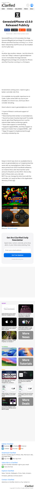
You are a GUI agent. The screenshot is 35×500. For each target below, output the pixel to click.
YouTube (15, 448)
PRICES (26, 9)
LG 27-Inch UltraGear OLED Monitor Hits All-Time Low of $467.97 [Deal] (9, 408)
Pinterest (23, 446)
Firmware (4, 476)
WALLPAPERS (18, 9)
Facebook (7, 446)
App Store (7, 458)
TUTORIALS (10, 9)
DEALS (31, 9)
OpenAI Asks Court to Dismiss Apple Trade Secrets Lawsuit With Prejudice (9, 328)
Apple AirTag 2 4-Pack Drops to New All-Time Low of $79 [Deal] (9, 395)
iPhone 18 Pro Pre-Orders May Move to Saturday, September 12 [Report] (24, 315)
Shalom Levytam (25, 33)
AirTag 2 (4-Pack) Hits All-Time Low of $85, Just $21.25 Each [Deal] (25, 395)
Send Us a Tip (19, 482)
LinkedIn (6, 448)
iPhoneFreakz (12, 228)
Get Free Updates (17, 255)
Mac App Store (17, 458)
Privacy (31, 488)
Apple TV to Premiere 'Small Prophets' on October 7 (9, 341)
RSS (22, 448)
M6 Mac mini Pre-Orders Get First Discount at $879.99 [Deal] (25, 381)
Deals (23, 473)
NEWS (3, 9)
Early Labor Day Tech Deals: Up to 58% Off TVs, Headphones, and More (8, 381)
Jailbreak (10, 476)
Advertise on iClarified (8, 482)
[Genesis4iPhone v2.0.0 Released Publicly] (15, 206)
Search (20, 476)
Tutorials (8, 473)
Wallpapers (14, 473)
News (3, 473)
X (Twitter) (15, 446)
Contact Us (26, 482)
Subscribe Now (8, 467)
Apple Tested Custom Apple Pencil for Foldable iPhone (9, 314)
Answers (28, 473)
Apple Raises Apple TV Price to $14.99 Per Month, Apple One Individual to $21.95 (25, 328)
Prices (20, 473)
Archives (15, 476)
